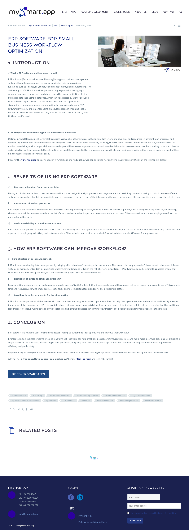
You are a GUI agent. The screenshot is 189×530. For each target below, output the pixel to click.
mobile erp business (105, 400)
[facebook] (71, 497)
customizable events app (115, 395)
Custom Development (95, 12)
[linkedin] (80, 497)
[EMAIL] (154, 505)
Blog (155, 12)
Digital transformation (39, 25)
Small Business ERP (153, 400)
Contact (169, 12)
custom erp (37, 395)
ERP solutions (68, 400)
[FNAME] (143, 496)
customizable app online (59, 395)
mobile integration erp (129, 400)
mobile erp (86, 400)
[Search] (180, 12)
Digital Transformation (141, 395)
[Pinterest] (18, 409)
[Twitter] (14, 409)
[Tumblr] (23, 409)
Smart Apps (69, 12)
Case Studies (122, 12)
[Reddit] (31, 409)
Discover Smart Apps (28, 374)
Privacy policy (85, 515)
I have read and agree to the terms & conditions (153, 513)
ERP (56, 25)
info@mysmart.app (29, 513)
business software (19, 395)
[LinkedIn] (27, 409)
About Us (140, 12)
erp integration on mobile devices (25, 400)
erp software (51, 400)
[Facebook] (10, 409)
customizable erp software (87, 395)
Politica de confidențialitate (92, 521)
